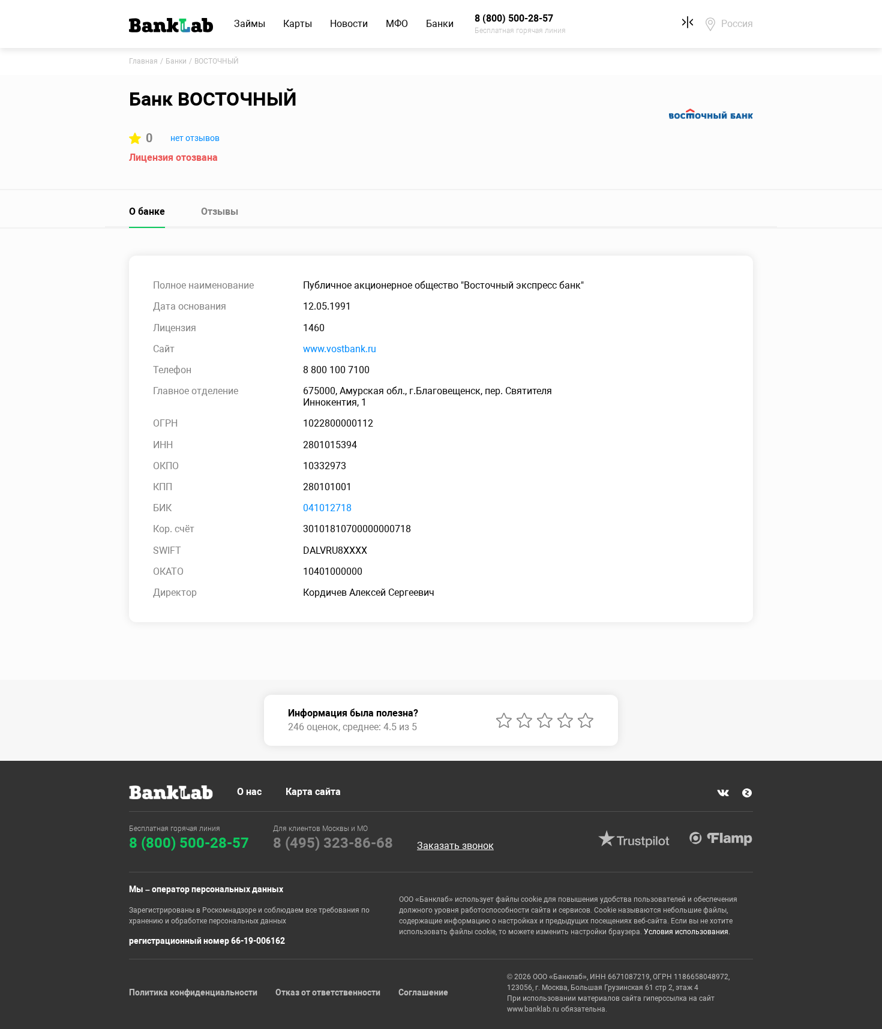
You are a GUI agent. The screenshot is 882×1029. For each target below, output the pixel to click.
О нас (249, 791)
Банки (440, 23)
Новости (349, 23)
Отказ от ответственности (327, 992)
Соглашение (423, 992)
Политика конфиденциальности (193, 992)
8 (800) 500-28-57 (189, 843)
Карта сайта (313, 791)
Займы (249, 23)
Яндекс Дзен (747, 793)
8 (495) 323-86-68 (333, 843)
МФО (397, 23)
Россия (737, 23)
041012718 (327, 508)
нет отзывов (195, 138)
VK (723, 793)
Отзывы (219, 211)
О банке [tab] (147, 211)
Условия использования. (687, 932)
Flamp (720, 839)
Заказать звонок (455, 846)
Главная (143, 61)
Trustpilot (633, 839)
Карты (297, 23)
